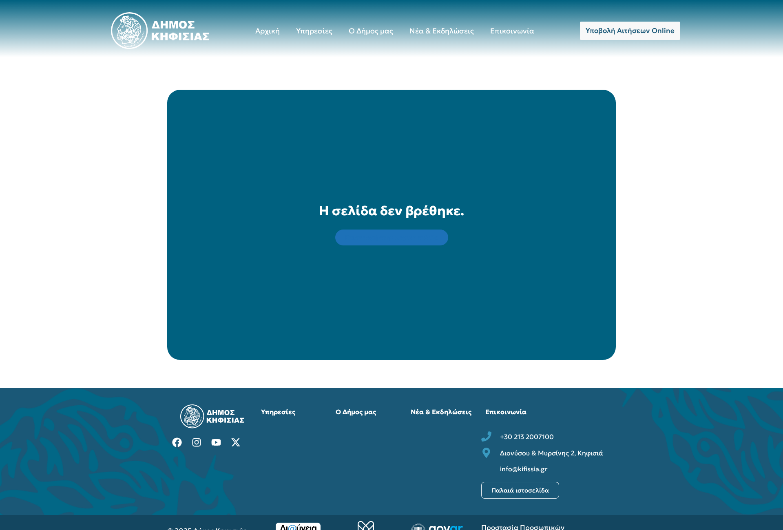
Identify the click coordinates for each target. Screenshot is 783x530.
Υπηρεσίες (314, 30)
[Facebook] (177, 442)
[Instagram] (196, 442)
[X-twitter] (236, 442)
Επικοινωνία (512, 30)
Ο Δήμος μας (371, 30)
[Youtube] (216, 442)
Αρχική (267, 30)
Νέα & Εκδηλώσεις (441, 30)
